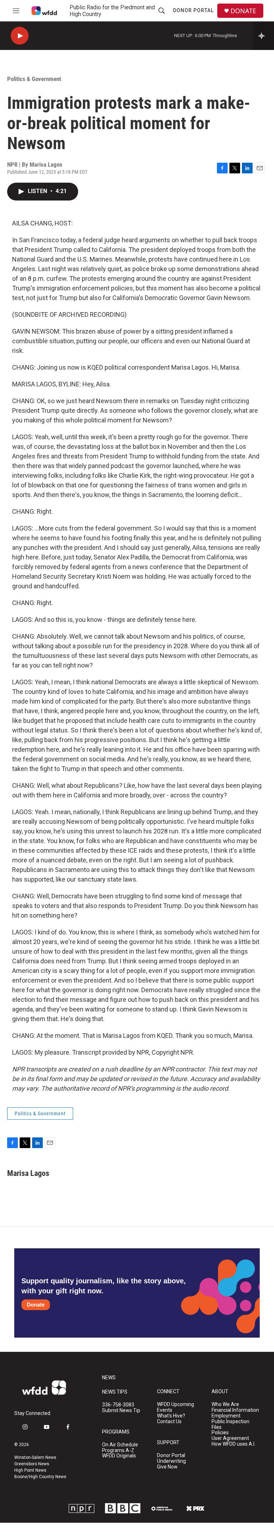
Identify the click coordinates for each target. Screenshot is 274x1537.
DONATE (243, 11)
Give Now (167, 1467)
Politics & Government (34, 78)
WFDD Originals (119, 1456)
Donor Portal (193, 10)
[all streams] (263, 35)
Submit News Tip (121, 1410)
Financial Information (235, 1410)
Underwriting (171, 1461)
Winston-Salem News (35, 1457)
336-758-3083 (118, 1404)
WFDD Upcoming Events (175, 1407)
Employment (226, 1416)
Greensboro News (31, 1463)
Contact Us (169, 1421)
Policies (220, 1432)
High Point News (30, 1470)
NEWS (109, 1377)
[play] (19, 36)
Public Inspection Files (230, 1424)
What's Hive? (171, 1416)
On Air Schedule (120, 1444)
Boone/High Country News (40, 1476)
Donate (36, 1305)
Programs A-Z (118, 1450)
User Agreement (230, 1438)
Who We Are (225, 1404)
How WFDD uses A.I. (233, 1444)
